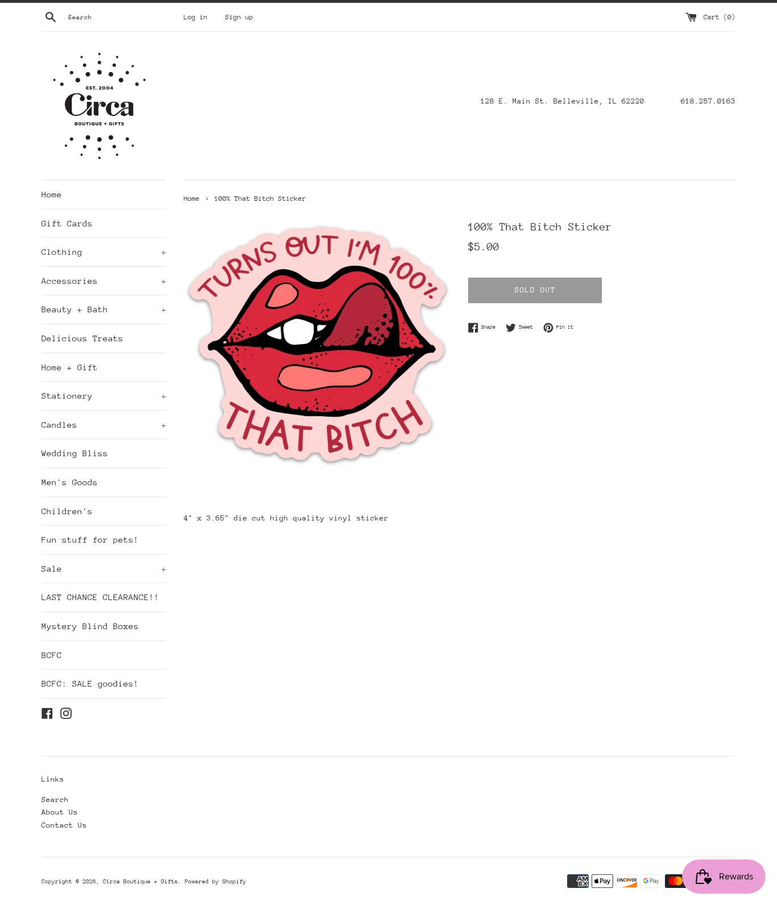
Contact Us (64, 825)
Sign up (239, 17)
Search (55, 799)
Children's (67, 511)
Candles (104, 424)
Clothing (104, 252)
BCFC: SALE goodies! (90, 683)
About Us (60, 812)
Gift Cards (67, 223)
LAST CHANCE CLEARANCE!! (100, 597)
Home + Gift (70, 367)
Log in (196, 17)
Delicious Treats (82, 338)
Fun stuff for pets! (90, 539)
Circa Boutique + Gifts (140, 881)
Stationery (104, 395)
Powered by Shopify (215, 881)
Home (52, 194)
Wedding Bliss (75, 453)
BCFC (52, 655)
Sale (104, 568)
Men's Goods (70, 482)
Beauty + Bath (104, 309)
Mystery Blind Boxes (90, 626)
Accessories (104, 281)
